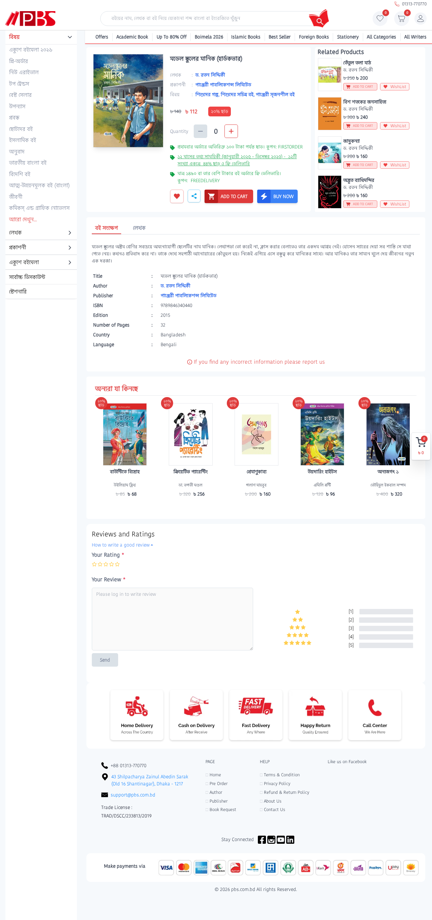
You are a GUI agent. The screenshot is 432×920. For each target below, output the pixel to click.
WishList (398, 86)
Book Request (221, 809)
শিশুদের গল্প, (208, 94)
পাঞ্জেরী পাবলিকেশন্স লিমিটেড (223, 84)
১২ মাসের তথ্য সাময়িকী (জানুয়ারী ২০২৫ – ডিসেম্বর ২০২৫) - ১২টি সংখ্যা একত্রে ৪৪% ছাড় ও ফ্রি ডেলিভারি (237, 160)
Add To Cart (125, 507)
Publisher (216, 801)
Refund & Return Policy (284, 792)
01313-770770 (414, 4)
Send (105, 660)
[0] (380, 20)
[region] (41, 165)
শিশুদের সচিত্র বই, (238, 94)
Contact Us (272, 809)
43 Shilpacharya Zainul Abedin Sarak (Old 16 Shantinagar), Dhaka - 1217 (149, 780)
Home (213, 775)
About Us (270, 801)
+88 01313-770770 (128, 765)
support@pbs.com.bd (133, 794)
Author (214, 792)
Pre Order (216, 783)
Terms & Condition (280, 775)
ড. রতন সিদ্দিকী (210, 75)
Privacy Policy (275, 783)
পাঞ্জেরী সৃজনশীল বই (275, 94)
